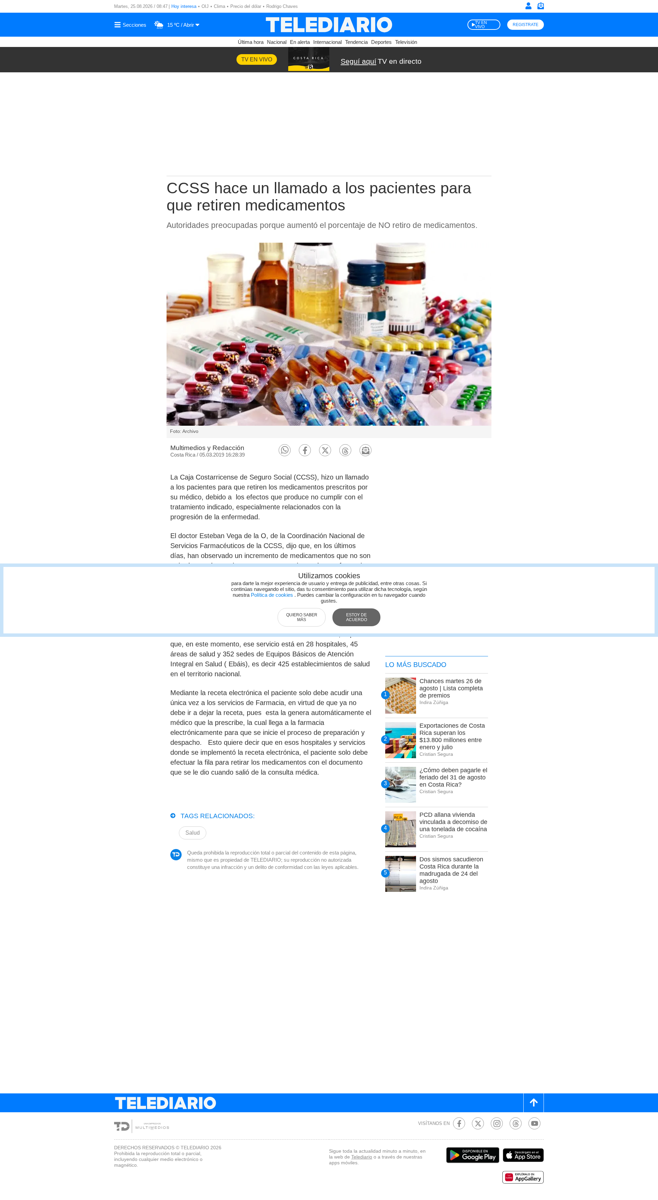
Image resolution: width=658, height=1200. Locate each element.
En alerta (300, 42)
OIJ (205, 6)
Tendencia (356, 42)
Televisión (406, 42)
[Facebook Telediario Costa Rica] (459, 1123)
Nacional (277, 42)
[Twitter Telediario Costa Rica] (478, 1123)
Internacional (327, 42)
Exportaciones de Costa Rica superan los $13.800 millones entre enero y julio (452, 736)
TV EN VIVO (481, 24)
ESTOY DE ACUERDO (356, 617)
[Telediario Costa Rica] (329, 25)
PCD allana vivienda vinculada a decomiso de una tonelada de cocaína (453, 822)
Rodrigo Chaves (282, 6)
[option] (329, 340)
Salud (192, 833)
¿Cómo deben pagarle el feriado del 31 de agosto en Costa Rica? (453, 777)
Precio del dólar (245, 6)
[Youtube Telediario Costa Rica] (534, 1123)
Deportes (381, 42)
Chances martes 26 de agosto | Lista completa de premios (451, 688)
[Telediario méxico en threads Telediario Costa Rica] (516, 1123)
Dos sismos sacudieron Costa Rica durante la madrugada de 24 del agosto (451, 870)
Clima (219, 6)
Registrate (525, 24)
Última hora (251, 42)
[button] (284, 450)
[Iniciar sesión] (528, 5)
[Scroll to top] (533, 1102)
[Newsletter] (540, 7)
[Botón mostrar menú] (131, 24)
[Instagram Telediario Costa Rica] (497, 1123)
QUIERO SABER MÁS (301, 617)
